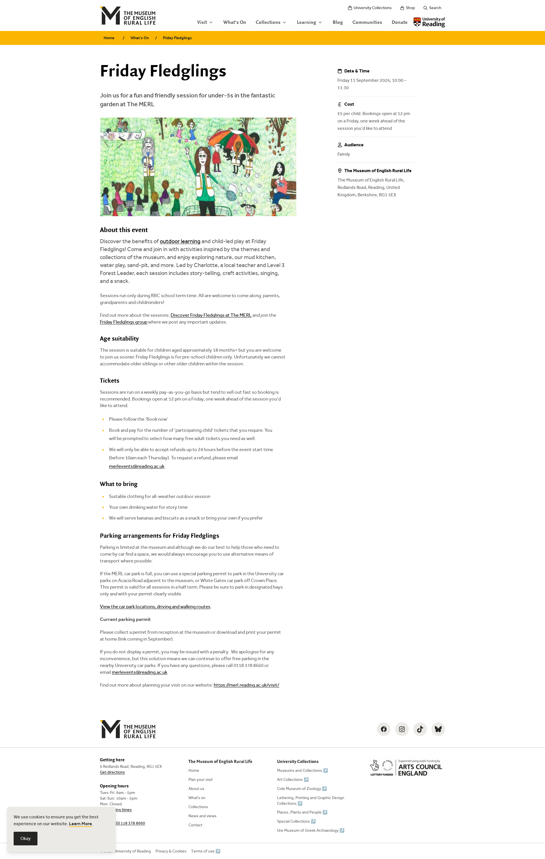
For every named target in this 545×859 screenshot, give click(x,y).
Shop (410, 7)
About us (196, 788)
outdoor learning (180, 241)
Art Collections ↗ (293, 779)
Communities (367, 22)
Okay (25, 838)
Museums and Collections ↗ (302, 770)
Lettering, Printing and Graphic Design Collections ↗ (310, 800)
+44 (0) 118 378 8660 (126, 823)
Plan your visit (200, 779)
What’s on (197, 797)
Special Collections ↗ (296, 821)
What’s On (234, 22)
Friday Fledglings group (123, 322)
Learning (306, 22)
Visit (202, 22)
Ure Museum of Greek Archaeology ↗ (310, 830)
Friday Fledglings (177, 38)
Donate (400, 22)
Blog (338, 22)
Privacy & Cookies (171, 851)
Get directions (112, 772)
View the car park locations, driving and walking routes (155, 607)
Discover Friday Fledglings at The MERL (211, 315)
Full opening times (116, 809)
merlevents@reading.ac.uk (136, 466)
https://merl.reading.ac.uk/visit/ (246, 685)
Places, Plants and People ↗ (302, 812)
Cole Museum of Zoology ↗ (302, 788)
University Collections (373, 7)
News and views (202, 816)
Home (109, 38)
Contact (195, 825)
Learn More (80, 823)
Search (435, 7)
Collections (268, 22)
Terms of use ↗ (205, 851)
